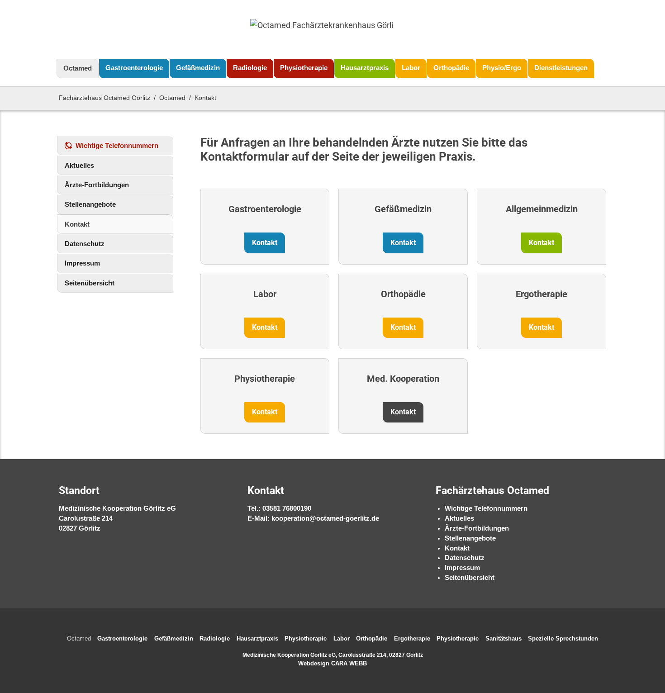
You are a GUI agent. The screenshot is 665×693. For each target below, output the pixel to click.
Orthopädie (403, 294)
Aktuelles (459, 518)
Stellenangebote (470, 538)
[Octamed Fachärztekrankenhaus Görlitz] (321, 29)
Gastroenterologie (264, 209)
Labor (264, 294)
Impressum (462, 567)
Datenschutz (464, 557)
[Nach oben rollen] (646, 656)
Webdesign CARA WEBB (332, 663)
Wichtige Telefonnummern (486, 508)
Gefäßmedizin (403, 209)
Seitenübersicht (469, 577)
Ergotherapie (541, 294)
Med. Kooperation (403, 378)
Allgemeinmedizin (542, 209)
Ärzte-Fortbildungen (477, 528)
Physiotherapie (264, 378)
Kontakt (457, 548)
